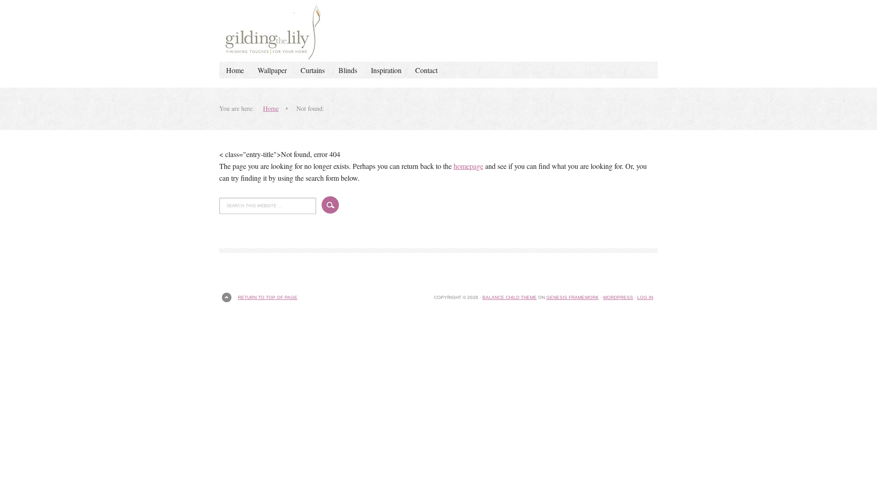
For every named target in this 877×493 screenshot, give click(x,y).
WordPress (618, 297)
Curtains (313, 70)
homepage (468, 166)
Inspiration (386, 70)
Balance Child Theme (509, 297)
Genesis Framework (572, 297)
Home (235, 70)
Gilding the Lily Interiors (438, 31)
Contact (426, 70)
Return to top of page (267, 297)
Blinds (347, 70)
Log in (645, 297)
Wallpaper (272, 70)
